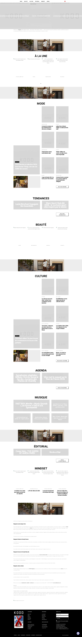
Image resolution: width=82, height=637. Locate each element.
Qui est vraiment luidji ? (43, 554)
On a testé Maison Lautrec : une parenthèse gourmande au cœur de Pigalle (48, 354)
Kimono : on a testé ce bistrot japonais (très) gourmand (61, 354)
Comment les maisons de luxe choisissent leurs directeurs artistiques (48, 80)
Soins (34, 76)
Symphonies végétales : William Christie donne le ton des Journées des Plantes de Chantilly (26, 378)
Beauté (25, 1)
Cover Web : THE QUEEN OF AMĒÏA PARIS (12, 16)
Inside (48, 1)
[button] (68, 1)
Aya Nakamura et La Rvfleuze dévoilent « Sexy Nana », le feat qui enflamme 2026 (60, 405)
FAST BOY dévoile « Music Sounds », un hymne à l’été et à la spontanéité (31, 405)
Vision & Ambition (19, 76)
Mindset (43, 1)
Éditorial (37, 1)
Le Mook (29, 628)
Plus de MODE (62, 186)
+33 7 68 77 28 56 (44, 625)
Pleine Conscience (48, 488)
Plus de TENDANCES (62, 214)
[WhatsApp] (59, 1)
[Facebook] (57, 1)
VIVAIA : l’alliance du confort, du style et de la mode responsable (61, 153)
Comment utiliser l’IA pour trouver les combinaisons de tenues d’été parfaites (26, 340)
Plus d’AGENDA (62, 387)
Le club (43, 618)
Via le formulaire (44, 626)
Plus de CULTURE (62, 360)
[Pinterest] (61, 1)
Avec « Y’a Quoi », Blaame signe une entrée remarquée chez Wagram (60, 418)
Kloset (57, 124)
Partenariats (34, 245)
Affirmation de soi (34, 488)
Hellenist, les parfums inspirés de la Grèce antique (71, 16)
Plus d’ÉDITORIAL (62, 460)
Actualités (44, 616)
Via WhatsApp (44, 624)
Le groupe (44, 614)
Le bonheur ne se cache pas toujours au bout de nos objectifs (19, 80)
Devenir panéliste (31, 625)
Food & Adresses (45, 323)
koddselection (24, 582)
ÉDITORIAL (62, 76)
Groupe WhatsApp (31, 624)
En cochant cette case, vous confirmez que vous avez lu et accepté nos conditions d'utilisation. (62, 622)
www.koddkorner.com (57, 582)
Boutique (43, 615)
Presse (43, 617)
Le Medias (29, 627)
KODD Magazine (32, 568)
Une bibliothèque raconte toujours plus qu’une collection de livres (61, 300)
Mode (21, 1)
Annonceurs (30, 626)
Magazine (19, 29)
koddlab (28, 582)
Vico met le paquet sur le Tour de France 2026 (55, 378)
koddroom (32, 582)
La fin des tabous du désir (34, 490)
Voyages (57, 323)
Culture (31, 1)
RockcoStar (54, 452)
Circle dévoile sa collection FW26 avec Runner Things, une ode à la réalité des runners (26, 166)
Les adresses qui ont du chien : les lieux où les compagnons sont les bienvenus (41, 16)
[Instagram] (56, 1)
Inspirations (48, 76)
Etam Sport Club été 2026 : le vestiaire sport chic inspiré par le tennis (55, 205)
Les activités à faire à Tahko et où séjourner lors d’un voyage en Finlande (62, 327)
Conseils (48, 245)
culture (62, 568)
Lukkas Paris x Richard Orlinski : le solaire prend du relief (62, 128)
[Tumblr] (60, 1)
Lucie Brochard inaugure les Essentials (26, 205)
